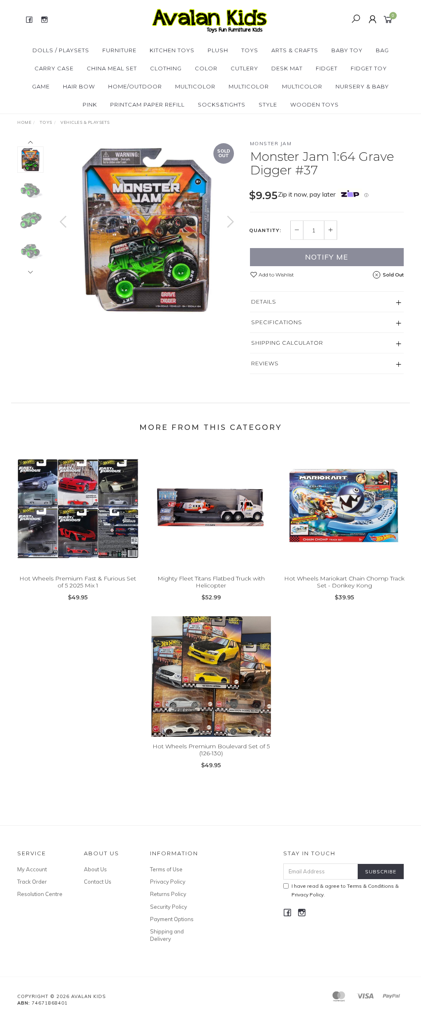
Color (206, 68)
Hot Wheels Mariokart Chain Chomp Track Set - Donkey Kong (344, 582)
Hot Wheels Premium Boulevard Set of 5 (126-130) (211, 750)
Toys (249, 50)
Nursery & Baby (362, 86)
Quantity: (265, 230)
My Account (32, 869)
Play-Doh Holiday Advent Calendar (67, 985)
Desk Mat (287, 68)
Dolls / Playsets (60, 50)
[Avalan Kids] (209, 19)
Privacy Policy (167, 881)
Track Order (32, 881)
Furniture (119, 50)
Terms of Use (166, 869)
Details (263, 301)
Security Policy (168, 906)
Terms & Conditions (370, 886)
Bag (382, 50)
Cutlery (244, 68)
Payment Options (172, 919)
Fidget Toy (369, 68)
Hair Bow (79, 86)
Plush (218, 50)
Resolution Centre (39, 894)
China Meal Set (112, 68)
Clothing (166, 68)
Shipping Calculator (287, 342)
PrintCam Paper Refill (147, 104)
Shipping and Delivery (167, 935)
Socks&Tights (221, 104)
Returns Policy (168, 894)
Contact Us (97, 881)
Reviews (265, 363)
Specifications (276, 322)
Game (41, 86)
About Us (95, 869)
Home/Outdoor (135, 86)
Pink (90, 104)
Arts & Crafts (294, 50)
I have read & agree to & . (345, 890)
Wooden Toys (314, 104)
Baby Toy (347, 50)
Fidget (327, 68)
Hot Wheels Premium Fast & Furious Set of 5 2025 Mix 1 (77, 582)
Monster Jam (271, 143)
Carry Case (54, 68)
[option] (147, 230)
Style (268, 104)
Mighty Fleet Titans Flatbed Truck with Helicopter (211, 582)
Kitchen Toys (172, 50)
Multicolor (195, 86)
